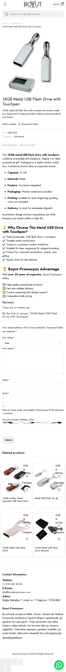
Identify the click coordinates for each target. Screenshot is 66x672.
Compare (27, 483)
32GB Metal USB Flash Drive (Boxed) (46, 549)
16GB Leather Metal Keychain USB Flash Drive (15, 499)
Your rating (8, 337)
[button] (59, 665)
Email (5, 393)
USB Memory (16, 23)
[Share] (14, 662)
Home (5, 23)
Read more (27, 489)
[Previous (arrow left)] (2, 668)
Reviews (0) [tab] (27, 145)
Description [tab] (9, 145)
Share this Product (29, 124)
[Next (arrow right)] (8, 668)
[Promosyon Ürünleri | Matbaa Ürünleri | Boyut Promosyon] (33, 4)
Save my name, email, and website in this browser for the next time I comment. (32, 411)
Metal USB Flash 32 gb (46, 498)
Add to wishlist (9, 124)
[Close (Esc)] (20, 662)
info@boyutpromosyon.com (16, 592)
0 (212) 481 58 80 (12, 584)
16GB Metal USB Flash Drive (14, 549)
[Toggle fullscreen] (8, 662)
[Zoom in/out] (2, 662)
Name (6, 380)
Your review (8, 348)
